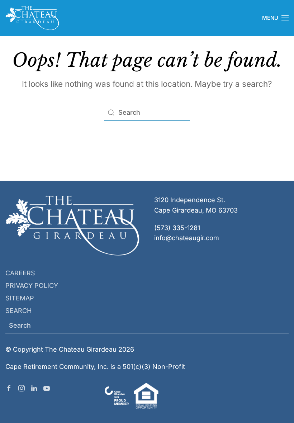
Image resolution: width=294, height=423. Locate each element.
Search (18, 310)
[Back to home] (32, 18)
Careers (20, 273)
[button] (275, 18)
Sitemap (19, 298)
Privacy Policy (31, 285)
